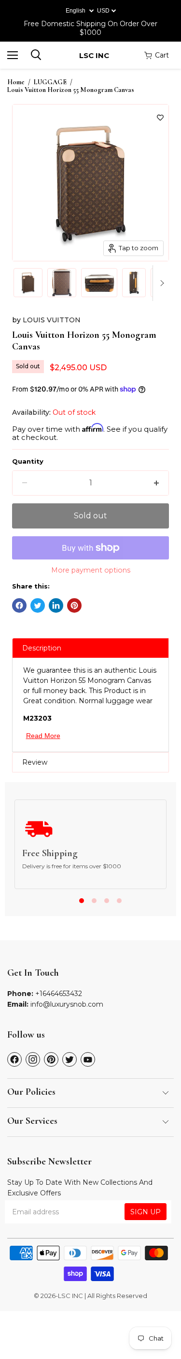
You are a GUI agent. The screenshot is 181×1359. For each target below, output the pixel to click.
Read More (43, 736)
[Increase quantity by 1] (156, 483)
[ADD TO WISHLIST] (160, 117)
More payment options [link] (90, 570)
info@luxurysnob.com (66, 1004)
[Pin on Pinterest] (74, 605)
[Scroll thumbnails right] (160, 283)
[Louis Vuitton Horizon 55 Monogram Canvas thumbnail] (28, 282)
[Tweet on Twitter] (37, 605)
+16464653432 (58, 993)
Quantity (27, 461)
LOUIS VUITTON (52, 320)
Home (16, 82)
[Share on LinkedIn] (56, 605)
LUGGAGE (50, 82)
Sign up (145, 1212)
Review (34, 762)
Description (41, 648)
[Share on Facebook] (19, 605)
